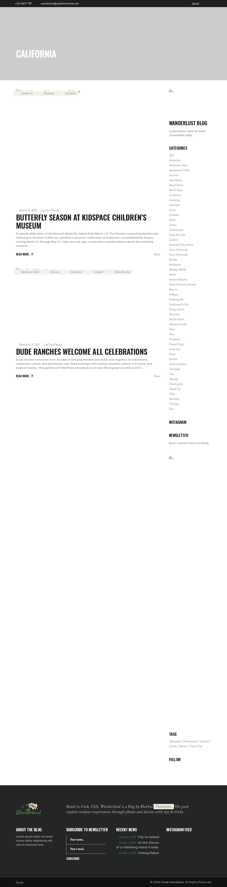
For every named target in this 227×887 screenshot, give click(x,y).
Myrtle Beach (176, 319)
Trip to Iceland (148, 837)
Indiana (173, 294)
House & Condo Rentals (182, 284)
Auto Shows (175, 180)
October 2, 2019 (128, 837)
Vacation (174, 399)
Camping (174, 200)
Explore (173, 240)
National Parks (177, 324)
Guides (173, 746)
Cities (172, 210)
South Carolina (177, 364)
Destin (172, 225)
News (172, 329)
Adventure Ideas (30, 272)
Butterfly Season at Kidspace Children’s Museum (81, 221)
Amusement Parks (179, 170)
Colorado (98, 272)
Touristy (173, 379)
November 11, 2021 (29, 344)
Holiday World (177, 270)
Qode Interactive (172, 882)
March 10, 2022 (27, 210)
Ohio (172, 334)
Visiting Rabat (148, 853)
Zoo (171, 409)
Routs (172, 354)
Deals (172, 220)
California (27, 93)
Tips (171, 374)
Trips (172, 394)
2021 (171, 155)
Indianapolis (176, 299)
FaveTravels (50, 210)
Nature (183, 746)
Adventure (175, 160)
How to (173, 289)
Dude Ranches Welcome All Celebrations (81, 351)
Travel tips (175, 389)
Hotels (172, 275)
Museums (49, 93)
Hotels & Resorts (178, 279)
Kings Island (176, 309)
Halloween (175, 265)
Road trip (174, 349)
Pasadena (70, 93)
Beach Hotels (176, 185)
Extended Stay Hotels (181, 245)
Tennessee (174, 369)
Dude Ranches (122, 272)
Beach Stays (175, 190)
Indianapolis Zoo (178, 304)
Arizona (54, 272)
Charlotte (174, 205)
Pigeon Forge (176, 344)
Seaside (173, 359)
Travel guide (176, 384)
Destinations (176, 230)
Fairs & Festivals (178, 250)
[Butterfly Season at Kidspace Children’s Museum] (88, 147)
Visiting (173, 404)
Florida (173, 260)
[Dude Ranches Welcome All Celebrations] (69, 303)
